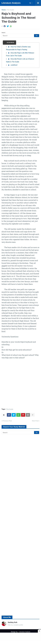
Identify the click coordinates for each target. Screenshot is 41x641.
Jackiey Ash (12, 622)
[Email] (28, 415)
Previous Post (7, 421)
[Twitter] (8, 26)
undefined (14, 65)
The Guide (10, 10)
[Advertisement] (20, 384)
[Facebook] (5, 26)
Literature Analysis (11, 3)
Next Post (35, 421)
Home (4, 10)
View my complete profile (15, 625)
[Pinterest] (23, 415)
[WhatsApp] (11, 26)
